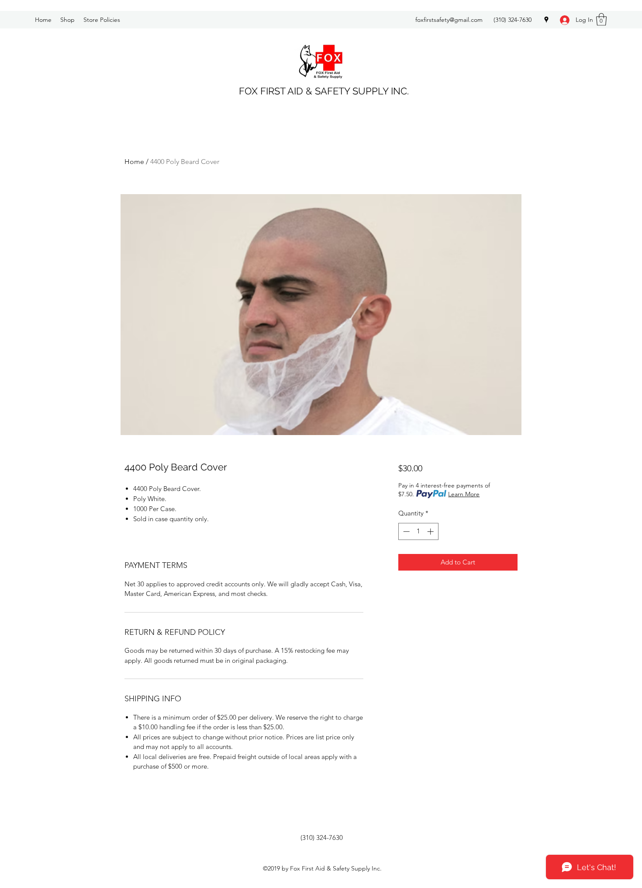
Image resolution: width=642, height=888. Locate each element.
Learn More (464, 494)
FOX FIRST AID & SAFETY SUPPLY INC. (324, 91)
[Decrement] (405, 531)
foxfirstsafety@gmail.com (449, 20)
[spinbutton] (418, 531)
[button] (601, 19)
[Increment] (431, 531)
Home (134, 161)
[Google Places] (546, 19)
